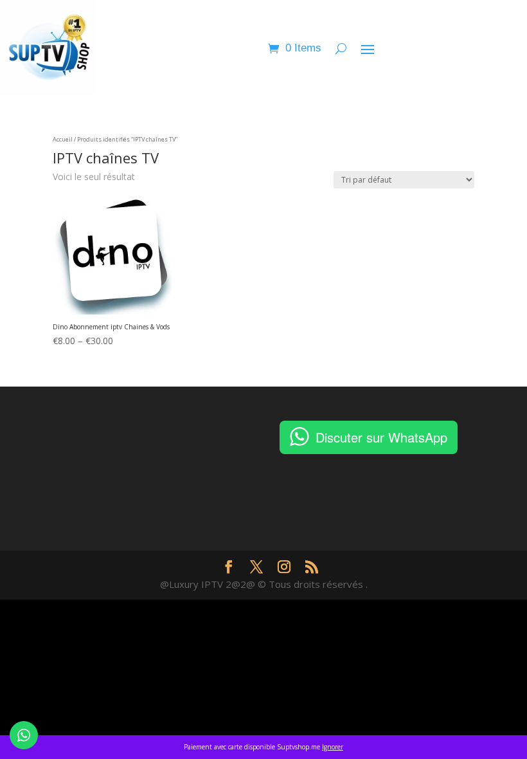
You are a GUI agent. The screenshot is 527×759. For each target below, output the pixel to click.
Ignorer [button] (332, 746)
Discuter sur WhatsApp (381, 437)
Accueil (63, 139)
